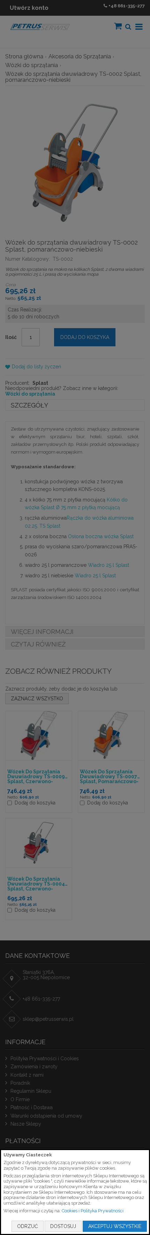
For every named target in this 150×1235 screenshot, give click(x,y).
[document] (75, 1192)
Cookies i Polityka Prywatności (92, 1210)
